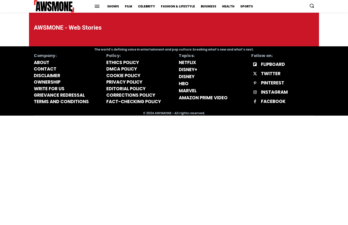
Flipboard (273, 64)
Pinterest (272, 83)
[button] (311, 5)
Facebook (273, 101)
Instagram (274, 92)
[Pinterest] (255, 83)
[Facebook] (255, 101)
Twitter (271, 73)
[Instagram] (255, 92)
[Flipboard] (255, 64)
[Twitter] (255, 74)
